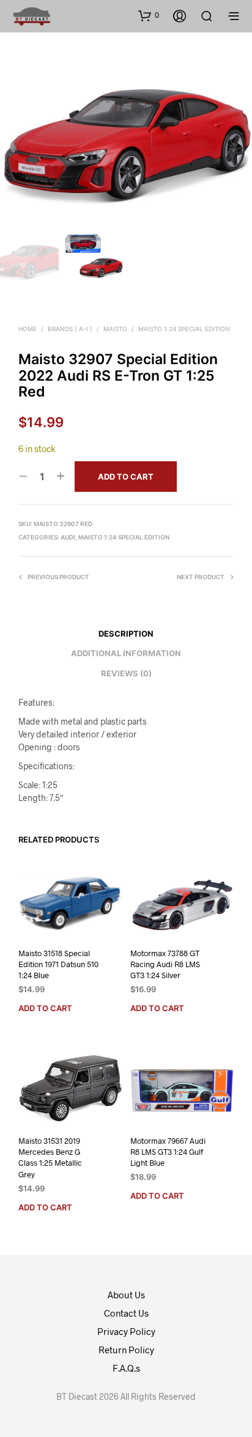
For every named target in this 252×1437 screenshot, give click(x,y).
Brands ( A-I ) (70, 328)
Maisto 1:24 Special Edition (184, 328)
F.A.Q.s (126, 1367)
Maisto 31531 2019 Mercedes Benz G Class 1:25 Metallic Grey (50, 1157)
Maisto (115, 328)
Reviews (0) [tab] (126, 673)
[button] (148, 15)
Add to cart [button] (45, 1008)
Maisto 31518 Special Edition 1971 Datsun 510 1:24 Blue (58, 964)
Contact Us (126, 1312)
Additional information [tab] (126, 653)
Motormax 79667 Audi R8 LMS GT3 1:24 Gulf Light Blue (168, 1152)
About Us (126, 1294)
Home (27, 328)
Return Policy (126, 1349)
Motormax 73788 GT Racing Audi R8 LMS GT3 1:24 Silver (165, 964)
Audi (68, 537)
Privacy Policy (126, 1331)
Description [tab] (126, 633)
